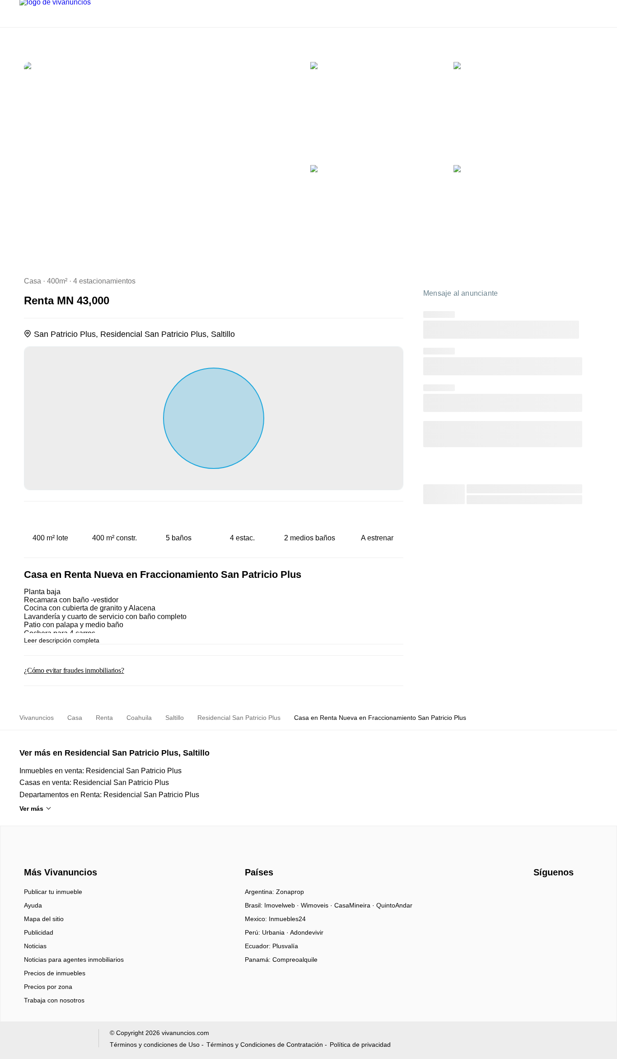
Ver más (31, 808)
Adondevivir (306, 932)
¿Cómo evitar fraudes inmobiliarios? (74, 670)
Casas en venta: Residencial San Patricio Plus (94, 782)
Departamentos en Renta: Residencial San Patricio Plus (109, 795)
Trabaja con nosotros (54, 1000)
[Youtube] (555, 895)
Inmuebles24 (287, 918)
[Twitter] (570, 895)
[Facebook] (540, 895)
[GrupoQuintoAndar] (53, 1040)
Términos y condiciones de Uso (155, 1044)
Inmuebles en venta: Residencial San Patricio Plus (100, 771)
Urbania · (276, 932)
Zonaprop (290, 891)
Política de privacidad (360, 1044)
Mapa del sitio (44, 918)
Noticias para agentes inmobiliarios (74, 959)
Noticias (35, 946)
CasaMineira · (355, 905)
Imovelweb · (282, 905)
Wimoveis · (317, 905)
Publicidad (38, 932)
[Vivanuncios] (59, 856)
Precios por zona (48, 986)
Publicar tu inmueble (53, 891)
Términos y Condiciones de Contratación (264, 1044)
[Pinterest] (585, 895)
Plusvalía (285, 946)
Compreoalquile (295, 959)
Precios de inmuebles (54, 973)
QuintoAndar (394, 905)
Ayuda (33, 905)
